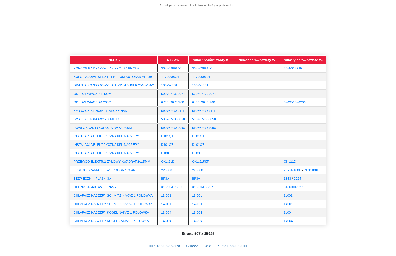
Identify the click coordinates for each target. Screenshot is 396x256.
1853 (287, 178)
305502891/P (171, 68)
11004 (288, 212)
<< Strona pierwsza (164, 246)
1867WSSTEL (171, 85)
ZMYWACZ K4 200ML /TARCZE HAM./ (101, 111)
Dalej (208, 246)
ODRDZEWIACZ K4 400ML (93, 94)
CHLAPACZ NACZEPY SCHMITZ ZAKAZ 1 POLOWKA (113, 204)
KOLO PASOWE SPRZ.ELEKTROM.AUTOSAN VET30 (113, 77)
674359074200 (295, 102)
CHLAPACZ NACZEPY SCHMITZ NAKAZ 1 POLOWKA (113, 195)
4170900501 (170, 77)
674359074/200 (172, 102)
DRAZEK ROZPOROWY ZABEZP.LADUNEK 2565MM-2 (114, 85)
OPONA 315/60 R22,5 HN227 (95, 187)
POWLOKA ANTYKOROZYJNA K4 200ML (104, 127)
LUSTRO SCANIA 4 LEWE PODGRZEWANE (106, 170)
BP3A (165, 178)
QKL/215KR (200, 161)
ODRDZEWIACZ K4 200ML (93, 102)
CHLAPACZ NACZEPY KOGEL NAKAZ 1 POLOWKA (111, 212)
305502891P (293, 68)
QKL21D (290, 161)
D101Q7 (167, 144)
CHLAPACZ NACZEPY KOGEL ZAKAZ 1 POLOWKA (111, 221)
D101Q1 (167, 136)
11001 (288, 195)
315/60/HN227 (171, 187)
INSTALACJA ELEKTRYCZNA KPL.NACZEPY (106, 136)
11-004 (166, 212)
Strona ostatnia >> (233, 246)
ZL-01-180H (292, 170)
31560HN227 (293, 187)
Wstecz (192, 246)
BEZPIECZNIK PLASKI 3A (92, 178)
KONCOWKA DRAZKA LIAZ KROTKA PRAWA (106, 68)
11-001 (166, 195)
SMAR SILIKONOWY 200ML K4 (96, 119)
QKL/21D (167, 161)
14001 (288, 204)
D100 (165, 153)
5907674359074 (173, 94)
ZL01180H (311, 170)
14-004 (166, 221)
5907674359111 (172, 111)
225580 (166, 170)
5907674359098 (173, 127)
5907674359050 (173, 119)
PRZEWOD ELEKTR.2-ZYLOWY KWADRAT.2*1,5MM (112, 161)
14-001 (166, 204)
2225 (297, 178)
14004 (288, 221)
